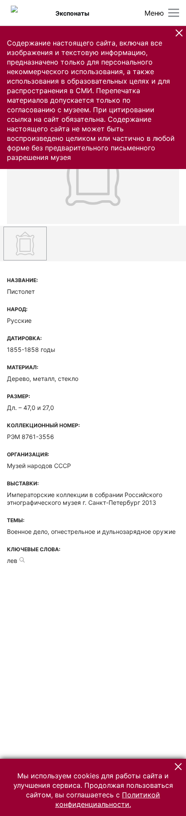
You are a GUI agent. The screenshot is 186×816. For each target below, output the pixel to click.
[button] (179, 32)
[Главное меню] (173, 12)
